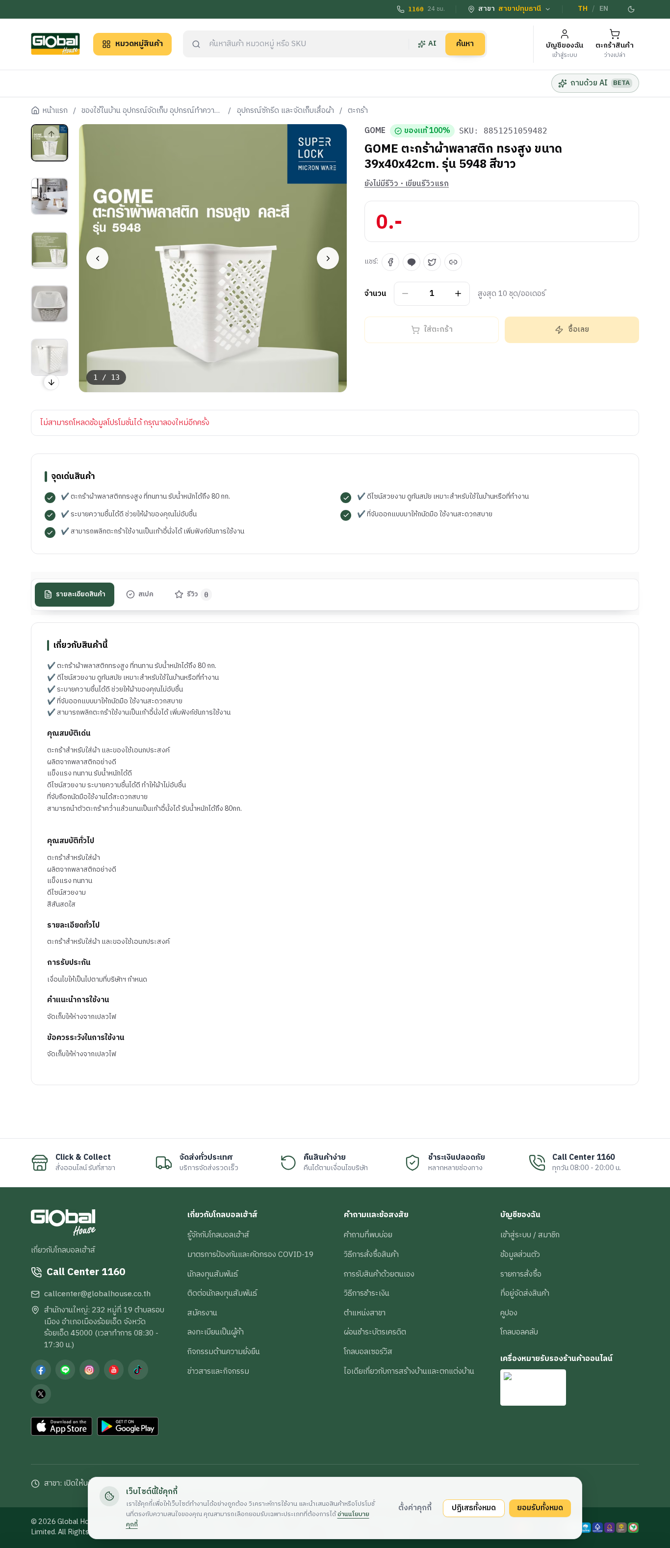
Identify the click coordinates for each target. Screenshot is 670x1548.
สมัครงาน (202, 1313)
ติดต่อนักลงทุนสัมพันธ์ (222, 1293)
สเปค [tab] (146, 593)
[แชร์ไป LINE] (411, 262)
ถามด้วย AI (600, 83)
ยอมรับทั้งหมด (540, 1507)
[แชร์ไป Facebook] (390, 262)
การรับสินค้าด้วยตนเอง (379, 1274)
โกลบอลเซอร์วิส (368, 1351)
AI (432, 44)
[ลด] (405, 294)
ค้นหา (465, 43)
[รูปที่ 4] (49, 303)
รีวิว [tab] (198, 593)
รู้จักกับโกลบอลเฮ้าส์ (218, 1234)
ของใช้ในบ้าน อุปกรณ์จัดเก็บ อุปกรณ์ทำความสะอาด (152, 111)
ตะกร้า (358, 111)
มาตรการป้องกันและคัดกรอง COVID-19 (250, 1254)
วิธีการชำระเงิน (366, 1293)
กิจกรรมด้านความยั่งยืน (223, 1351)
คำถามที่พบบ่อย (368, 1234)
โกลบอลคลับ (519, 1332)
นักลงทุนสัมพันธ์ (212, 1274)
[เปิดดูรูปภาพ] (213, 258)
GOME (375, 131)
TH (583, 9)
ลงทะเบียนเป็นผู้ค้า (215, 1332)
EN (603, 9)
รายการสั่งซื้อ (520, 1274)
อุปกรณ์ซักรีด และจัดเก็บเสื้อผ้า (285, 111)
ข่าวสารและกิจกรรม (218, 1371)
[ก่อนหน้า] (97, 258)
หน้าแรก (55, 111)
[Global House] (55, 44)
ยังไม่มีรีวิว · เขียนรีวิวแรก (406, 184)
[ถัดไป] (328, 258)
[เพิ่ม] (458, 294)
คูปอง (508, 1313)
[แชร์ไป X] (432, 262)
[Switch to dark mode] (632, 9)
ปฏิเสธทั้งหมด (474, 1507)
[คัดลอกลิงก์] (453, 262)
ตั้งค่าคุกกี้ (415, 1507)
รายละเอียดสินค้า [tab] (80, 593)
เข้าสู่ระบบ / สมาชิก (530, 1234)
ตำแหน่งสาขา (365, 1313)
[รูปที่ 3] (49, 249)
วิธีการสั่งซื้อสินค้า (371, 1254)
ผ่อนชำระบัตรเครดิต (375, 1332)
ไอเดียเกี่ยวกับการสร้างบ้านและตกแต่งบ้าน (409, 1371)
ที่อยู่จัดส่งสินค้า (524, 1293)
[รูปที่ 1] (49, 142)
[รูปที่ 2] (49, 196)
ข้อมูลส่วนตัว (520, 1254)
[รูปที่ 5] (49, 357)
